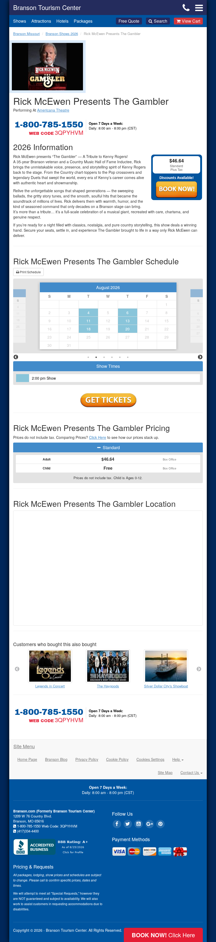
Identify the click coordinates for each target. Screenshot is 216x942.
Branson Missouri (26, 33)
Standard (111, 447)
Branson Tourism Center (47, 7)
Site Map (165, 772)
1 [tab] (88, 357)
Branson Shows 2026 (62, 33)
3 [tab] (104, 357)
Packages (83, 21)
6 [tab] (127, 357)
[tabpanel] (108, 316)
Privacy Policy (86, 759)
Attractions (41, 21)
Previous (15, 357)
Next (200, 357)
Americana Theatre (53, 110)
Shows (19, 21)
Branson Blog (56, 759)
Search (160, 21)
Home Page (27, 759)
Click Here (97, 437)
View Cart (191, 21)
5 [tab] (119, 357)
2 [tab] (96, 357)
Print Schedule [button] (30, 272)
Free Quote (129, 21)
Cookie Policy (117, 759)
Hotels (62, 21)
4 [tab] (112, 357)
